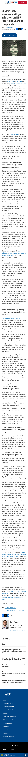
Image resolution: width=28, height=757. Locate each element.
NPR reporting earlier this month (11, 318)
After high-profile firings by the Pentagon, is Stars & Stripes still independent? (13, 659)
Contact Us (5, 733)
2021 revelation (15, 134)
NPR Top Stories (11, 607)
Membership (6, 726)
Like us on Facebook (8, 710)
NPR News (21, 610)
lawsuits (19, 82)
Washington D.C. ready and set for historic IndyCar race (13, 665)
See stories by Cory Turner (18, 630)
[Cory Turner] (5, 624)
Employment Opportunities (9, 716)
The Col (4, 644)
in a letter (14, 477)
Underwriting (6, 730)
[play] (2, 755)
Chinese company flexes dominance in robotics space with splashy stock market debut (13, 673)
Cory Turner (9, 27)
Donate (23, 2)
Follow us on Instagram (8, 706)
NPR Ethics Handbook (8, 736)
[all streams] (26, 755)
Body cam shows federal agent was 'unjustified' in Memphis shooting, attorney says (14, 651)
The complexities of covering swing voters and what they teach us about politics (14, 681)
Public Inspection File (8, 720)
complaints (10, 82)
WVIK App (5, 713)
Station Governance (8, 723)
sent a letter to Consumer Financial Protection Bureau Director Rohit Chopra (14, 554)
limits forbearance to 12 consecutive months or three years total (14, 253)
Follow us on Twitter (8, 703)
